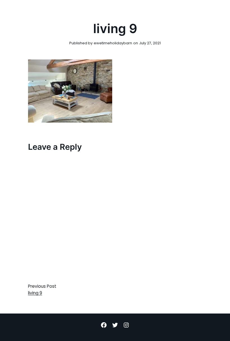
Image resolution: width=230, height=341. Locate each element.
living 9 (35, 293)
